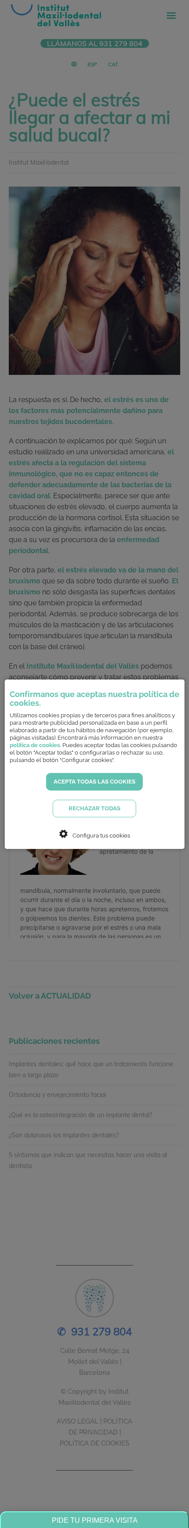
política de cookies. (35, 745)
